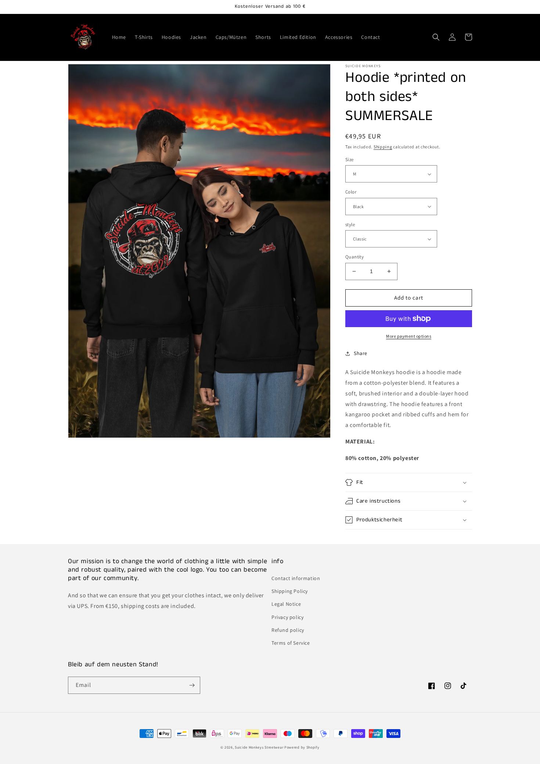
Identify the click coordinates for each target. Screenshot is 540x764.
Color (350, 192)
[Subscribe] (192, 685)
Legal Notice (286, 604)
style (350, 224)
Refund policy (287, 630)
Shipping (383, 146)
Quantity (354, 257)
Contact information (295, 578)
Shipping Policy (289, 591)
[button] (436, 37)
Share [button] (360, 353)
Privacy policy (287, 617)
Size (349, 159)
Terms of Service (290, 643)
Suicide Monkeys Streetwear (259, 747)
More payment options (408, 336)
